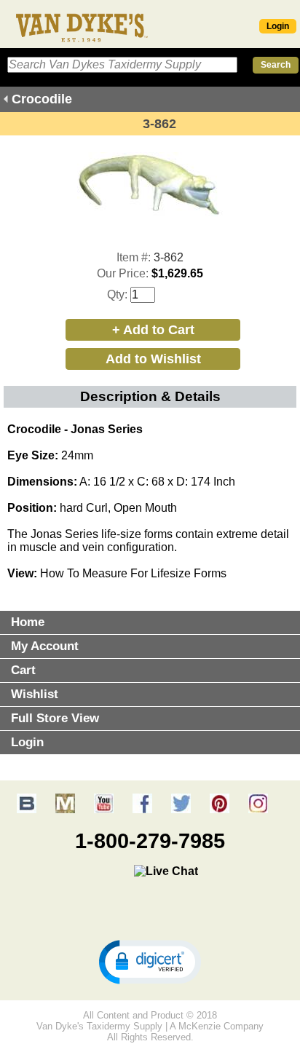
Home (27, 622)
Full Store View (55, 718)
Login (278, 26)
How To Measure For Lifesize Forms (133, 573)
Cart (23, 670)
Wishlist (34, 694)
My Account (45, 646)
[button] (150, 961)
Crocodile (42, 99)
